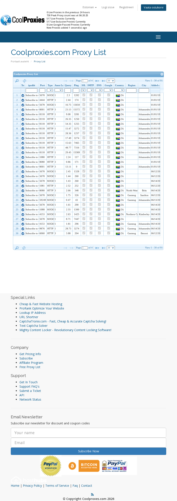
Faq (75, 485)
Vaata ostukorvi (153, 7)
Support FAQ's (29, 386)
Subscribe (26, 358)
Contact (86, 485)
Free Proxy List (29, 367)
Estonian (89, 7)
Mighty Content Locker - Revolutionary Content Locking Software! (65, 330)
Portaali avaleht (20, 61)
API (21, 395)
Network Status (30, 399)
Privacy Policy (32, 485)
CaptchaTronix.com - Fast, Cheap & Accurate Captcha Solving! (62, 321)
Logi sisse (108, 7)
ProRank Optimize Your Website (41, 308)
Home (15, 485)
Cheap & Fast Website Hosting (40, 304)
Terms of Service (57, 485)
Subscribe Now (88, 451)
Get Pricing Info (30, 354)
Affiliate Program (31, 363)
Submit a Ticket (30, 391)
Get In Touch (28, 382)
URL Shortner (28, 317)
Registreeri (126, 7)
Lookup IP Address (32, 313)
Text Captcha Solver (33, 326)
